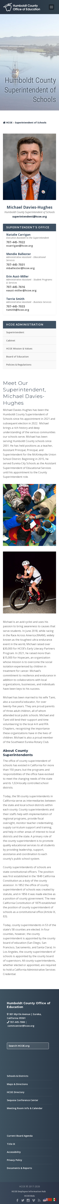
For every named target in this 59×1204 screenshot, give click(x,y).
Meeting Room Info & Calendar (24, 1108)
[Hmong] (50, 1199)
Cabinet (10, 340)
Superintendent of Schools (30, 122)
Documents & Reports (19, 1168)
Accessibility (14, 1152)
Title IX (11, 1143)
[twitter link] (22, 1200)
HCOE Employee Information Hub (29, 1191)
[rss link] (39, 1200)
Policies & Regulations (18, 364)
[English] (46, 1199)
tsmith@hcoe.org (17, 310)
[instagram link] (28, 1200)
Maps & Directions (17, 1084)
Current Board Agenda (20, 1135)
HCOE (9, 122)
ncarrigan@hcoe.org (19, 245)
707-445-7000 (17, 1022)
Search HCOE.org (19, 1045)
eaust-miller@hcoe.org (21, 290)
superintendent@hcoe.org (29, 216)
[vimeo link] (33, 1200)
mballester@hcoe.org (20, 268)
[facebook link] (17, 1200)
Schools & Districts (17, 1075)
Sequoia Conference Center (22, 1100)
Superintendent (15, 332)
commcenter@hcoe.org (21, 1025)
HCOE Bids (29, 1195)
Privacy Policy (14, 1160)
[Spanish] (54, 1199)
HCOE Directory (15, 1092)
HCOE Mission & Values (19, 348)
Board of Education (17, 356)
